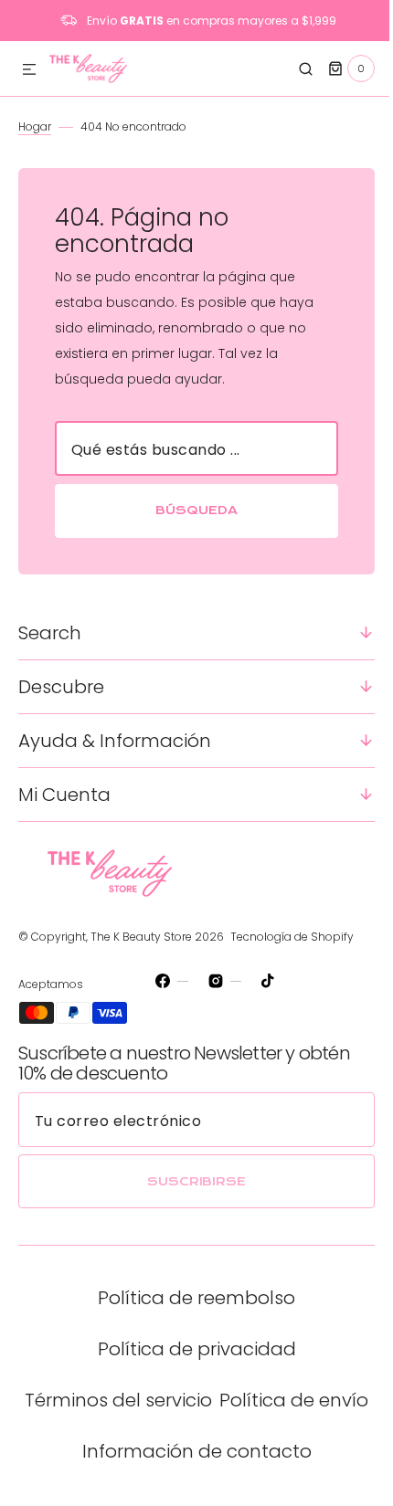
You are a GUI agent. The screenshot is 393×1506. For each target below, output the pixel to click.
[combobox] (189, 448)
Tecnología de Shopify (292, 936)
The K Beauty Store (141, 936)
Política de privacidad (189, 1349)
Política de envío (189, 1451)
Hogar (34, 126)
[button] (29, 70)
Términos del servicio (189, 1400)
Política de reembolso (190, 1298)
